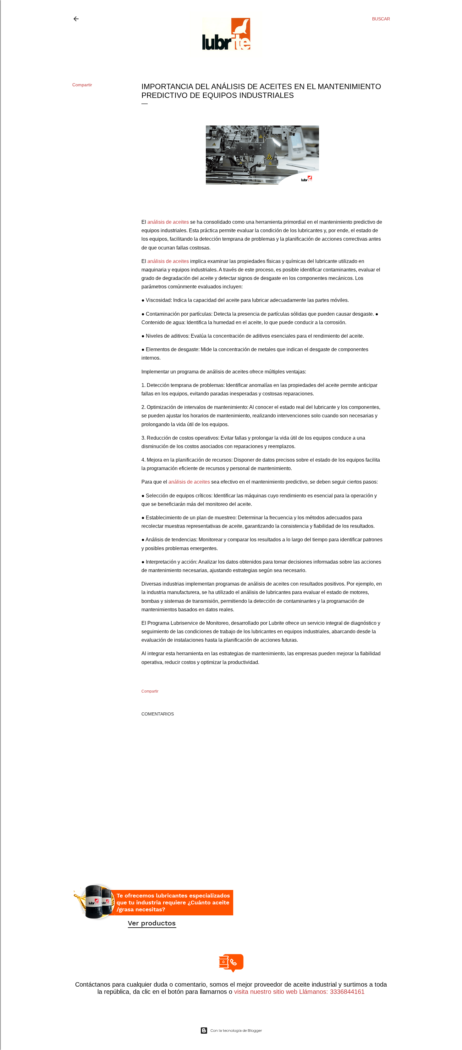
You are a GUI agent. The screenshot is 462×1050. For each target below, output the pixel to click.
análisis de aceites (168, 222)
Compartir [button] (82, 84)
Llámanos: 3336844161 (331, 991)
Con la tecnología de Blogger (236, 1030)
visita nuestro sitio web (265, 991)
